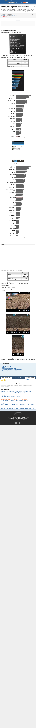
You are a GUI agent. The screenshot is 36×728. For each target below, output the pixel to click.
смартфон (9, 385)
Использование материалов (17, 417)
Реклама (23, 417)
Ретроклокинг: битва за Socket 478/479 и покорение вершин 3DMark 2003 (15, 400)
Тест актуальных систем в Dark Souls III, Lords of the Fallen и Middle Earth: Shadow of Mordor (17, 404)
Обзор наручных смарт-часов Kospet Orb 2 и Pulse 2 (10, 396)
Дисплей (3, 367)
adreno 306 (30, 385)
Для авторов (27, 417)
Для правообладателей (13, 418)
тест (5, 385)
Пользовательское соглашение (22, 418)
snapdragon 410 (25, 385)
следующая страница (30, 377)
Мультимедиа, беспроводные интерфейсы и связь (10, 371)
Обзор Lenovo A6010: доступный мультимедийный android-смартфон (14, 399)
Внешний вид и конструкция (6, 366)
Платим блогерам (12, 2)
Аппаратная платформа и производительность (9, 368)
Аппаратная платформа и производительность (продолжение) (12, 369)
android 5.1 (20, 385)
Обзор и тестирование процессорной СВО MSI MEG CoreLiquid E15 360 (14, 392)
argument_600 (16, 385)
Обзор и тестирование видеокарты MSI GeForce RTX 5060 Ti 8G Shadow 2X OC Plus (16, 391)
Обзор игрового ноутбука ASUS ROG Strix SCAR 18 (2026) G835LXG (13, 397)
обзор (2, 385)
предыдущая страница (6, 377)
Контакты (10, 417)
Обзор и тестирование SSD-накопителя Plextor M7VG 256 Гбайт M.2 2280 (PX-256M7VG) (17, 408)
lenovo (12, 385)
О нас (8, 417)
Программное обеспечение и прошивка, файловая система (11, 370)
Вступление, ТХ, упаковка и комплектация (9, 365)
